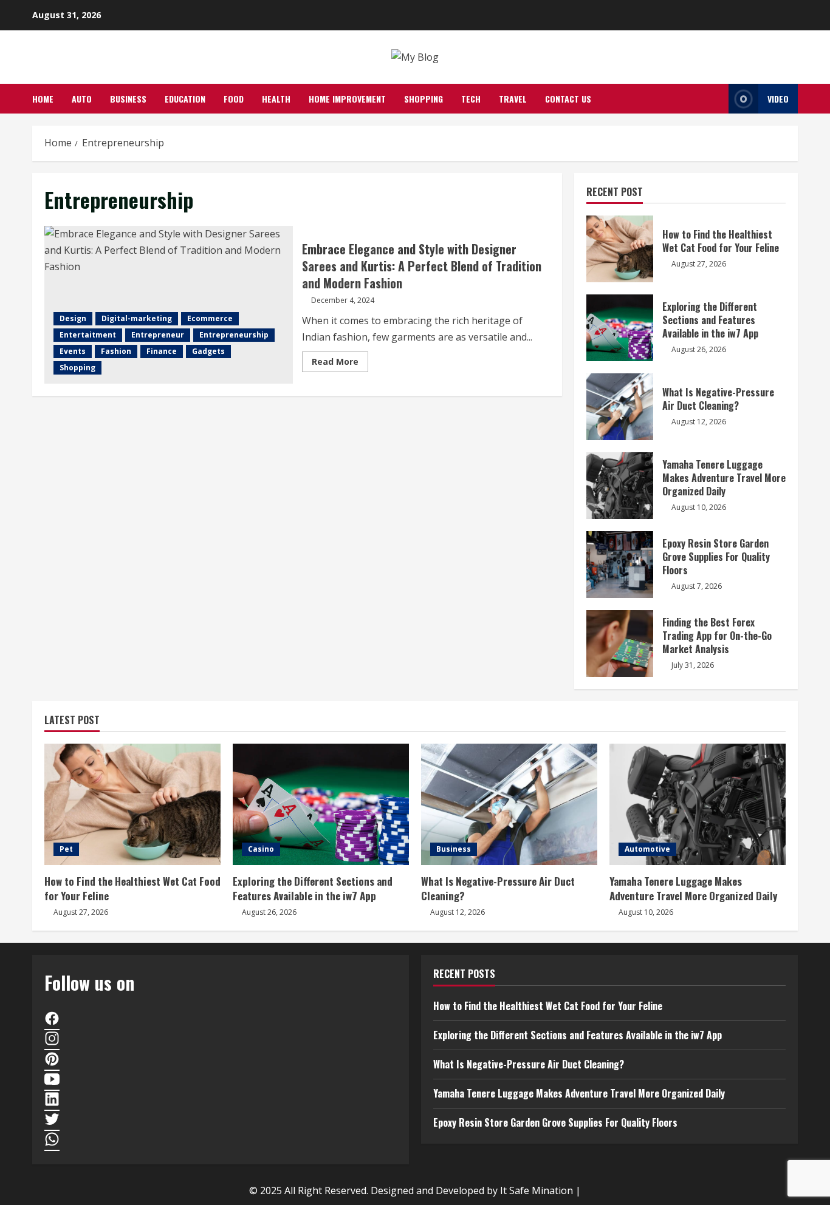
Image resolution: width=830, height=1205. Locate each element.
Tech (471, 98)
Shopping (423, 98)
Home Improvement (347, 98)
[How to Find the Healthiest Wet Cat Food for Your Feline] (132, 804)
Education (185, 98)
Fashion (116, 351)
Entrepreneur (157, 335)
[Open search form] (716, 98)
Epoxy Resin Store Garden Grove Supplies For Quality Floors (619, 564)
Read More (340, 363)
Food (234, 98)
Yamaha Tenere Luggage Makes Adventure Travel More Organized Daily (619, 485)
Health (276, 98)
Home (42, 98)
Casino (261, 849)
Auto (82, 98)
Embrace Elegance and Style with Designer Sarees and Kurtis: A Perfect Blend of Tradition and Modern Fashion (168, 305)
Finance (161, 351)
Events (73, 351)
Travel (513, 98)
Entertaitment (88, 335)
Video (778, 98)
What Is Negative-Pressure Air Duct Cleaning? (619, 406)
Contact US (568, 98)
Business (128, 98)
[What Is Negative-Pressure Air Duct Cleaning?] (509, 804)
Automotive (647, 849)
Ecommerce (210, 318)
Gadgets (208, 351)
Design (73, 318)
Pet (66, 849)
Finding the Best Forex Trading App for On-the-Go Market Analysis (619, 643)
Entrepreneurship (234, 335)
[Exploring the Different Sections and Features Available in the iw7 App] (321, 804)
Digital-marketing (136, 318)
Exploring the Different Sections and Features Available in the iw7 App (619, 327)
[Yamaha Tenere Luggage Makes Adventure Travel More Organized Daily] (697, 804)
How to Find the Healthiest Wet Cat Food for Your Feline (619, 249)
